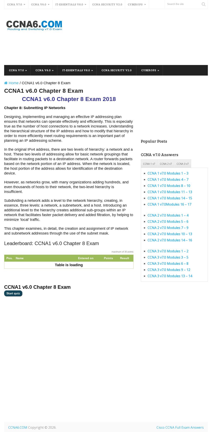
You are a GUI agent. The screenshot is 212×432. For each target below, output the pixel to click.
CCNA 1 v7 (149, 164)
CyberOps (135, 4)
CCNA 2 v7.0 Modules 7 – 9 (168, 227)
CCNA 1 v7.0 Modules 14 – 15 (170, 198)
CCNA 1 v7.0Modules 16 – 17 (169, 204)
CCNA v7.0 (14, 4)
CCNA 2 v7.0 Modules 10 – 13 (170, 234)
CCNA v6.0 (38, 4)
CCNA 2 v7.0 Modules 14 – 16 (170, 240)
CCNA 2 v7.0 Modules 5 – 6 (168, 221)
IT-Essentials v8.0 (69, 4)
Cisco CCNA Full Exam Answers (180, 427)
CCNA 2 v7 (166, 164)
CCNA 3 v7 (183, 164)
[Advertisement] (132, 48)
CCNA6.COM (17, 427)
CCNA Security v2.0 (107, 4)
